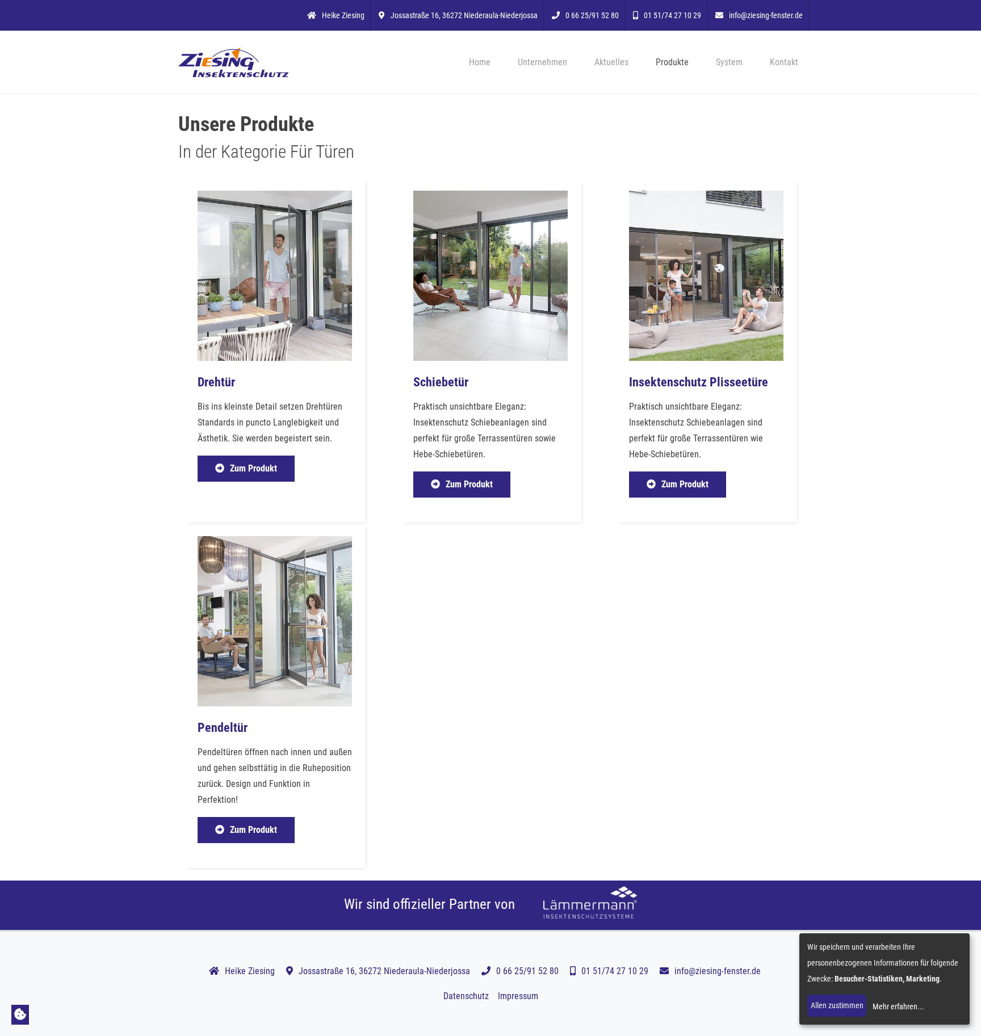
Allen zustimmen (837, 1005)
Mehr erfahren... (898, 1006)
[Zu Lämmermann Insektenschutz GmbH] (590, 904)
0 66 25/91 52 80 (592, 15)
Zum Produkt (253, 468)
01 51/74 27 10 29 (672, 15)
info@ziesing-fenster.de (766, 15)
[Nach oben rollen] (956, 1011)
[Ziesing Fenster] (233, 62)
